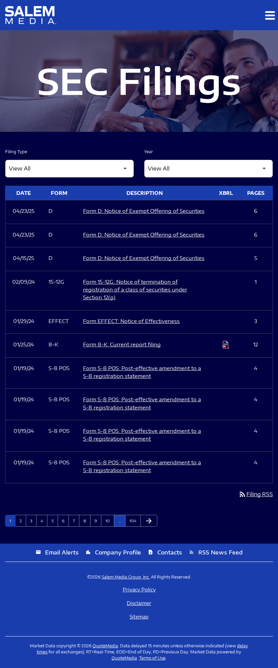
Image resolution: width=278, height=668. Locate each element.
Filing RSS (255, 494)
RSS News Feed (216, 552)
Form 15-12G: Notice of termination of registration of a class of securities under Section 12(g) (135, 290)
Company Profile (113, 552)
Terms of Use (152, 658)
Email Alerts (57, 552)
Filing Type (16, 151)
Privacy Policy (139, 589)
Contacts (165, 552)
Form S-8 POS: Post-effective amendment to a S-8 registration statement (142, 372)
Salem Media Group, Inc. (126, 577)
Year (148, 151)
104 (133, 521)
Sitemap (139, 616)
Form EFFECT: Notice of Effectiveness (131, 321)
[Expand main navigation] (269, 15)
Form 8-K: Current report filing (122, 344)
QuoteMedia (105, 645)
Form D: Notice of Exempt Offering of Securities (143, 211)
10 (109, 521)
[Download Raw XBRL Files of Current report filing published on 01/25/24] (226, 345)
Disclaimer (139, 603)
